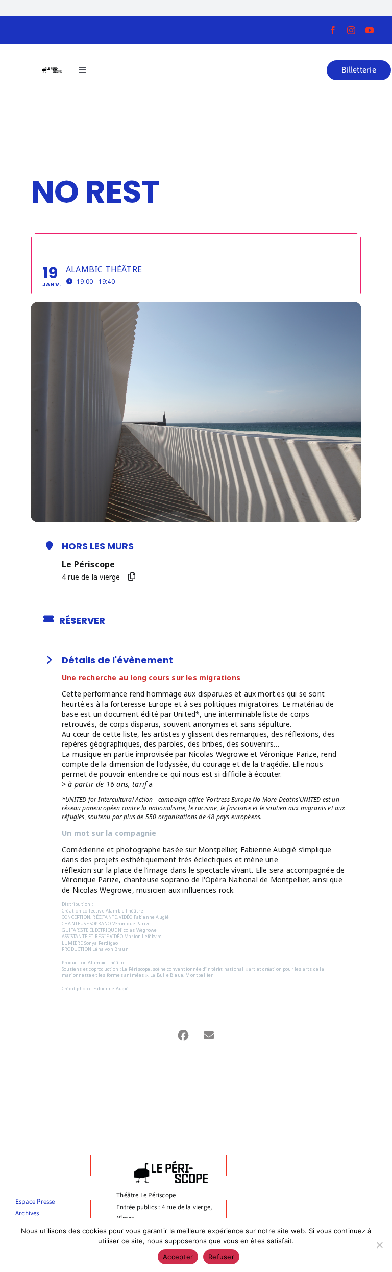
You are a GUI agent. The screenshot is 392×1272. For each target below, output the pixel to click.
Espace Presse (35, 1201)
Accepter (178, 1257)
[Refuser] (379, 1245)
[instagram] (351, 30)
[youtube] (369, 30)
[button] (359, 70)
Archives (27, 1213)
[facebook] (333, 30)
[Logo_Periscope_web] (52, 70)
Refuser (221, 1257)
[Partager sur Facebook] (183, 1035)
